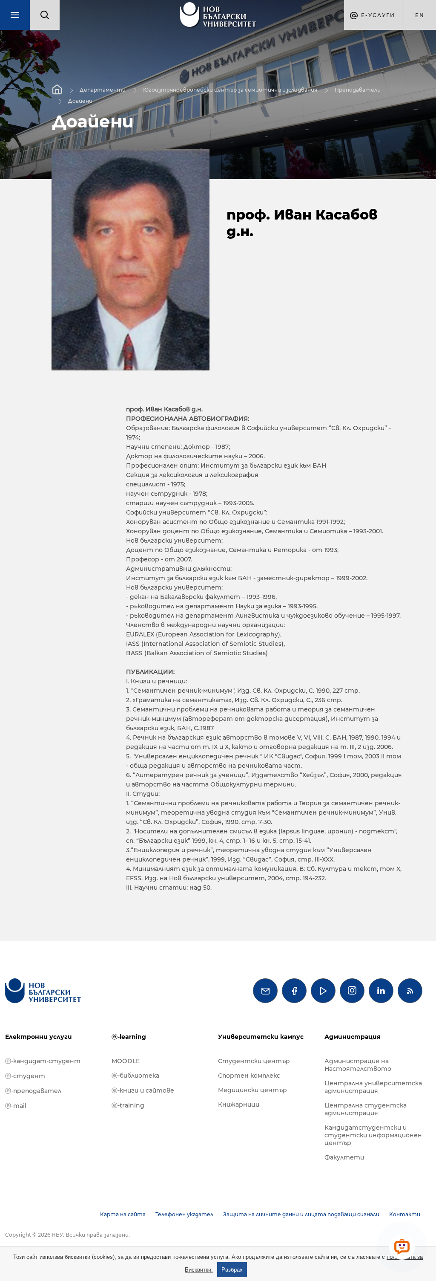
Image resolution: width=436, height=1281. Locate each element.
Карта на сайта (123, 1214)
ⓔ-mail (15, 1106)
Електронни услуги (38, 1037)
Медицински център (252, 1090)
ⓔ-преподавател (33, 1091)
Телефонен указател (184, 1214)
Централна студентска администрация (365, 1109)
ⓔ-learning (129, 1037)
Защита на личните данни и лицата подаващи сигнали (301, 1214)
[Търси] (45, 15)
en (420, 15)
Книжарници (238, 1104)
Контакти (404, 1214)
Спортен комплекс (249, 1075)
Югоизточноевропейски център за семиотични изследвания (230, 89)
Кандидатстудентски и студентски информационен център (373, 1135)
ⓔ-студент (25, 1076)
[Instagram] (352, 990)
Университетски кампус (261, 1037)
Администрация (352, 1037)
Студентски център (254, 1061)
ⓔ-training (128, 1105)
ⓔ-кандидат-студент (42, 1061)
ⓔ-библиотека (135, 1075)
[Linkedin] (381, 990)
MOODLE (126, 1061)
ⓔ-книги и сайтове (143, 1090)
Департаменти (103, 89)
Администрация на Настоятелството (357, 1065)
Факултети (344, 1157)
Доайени (80, 100)
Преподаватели (358, 89)
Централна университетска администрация (373, 1087)
